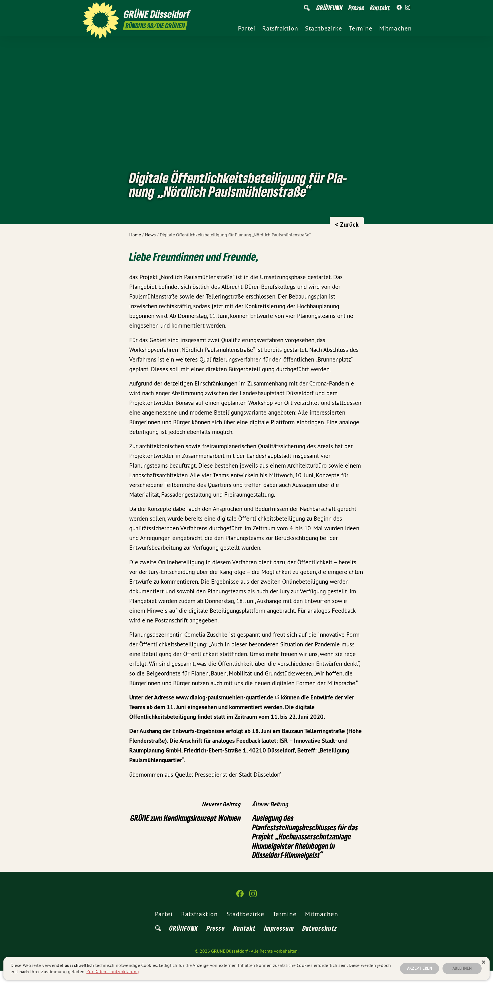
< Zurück (347, 224)
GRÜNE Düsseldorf (229, 951)
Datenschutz (319, 928)
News (150, 235)
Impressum (279, 928)
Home (135, 235)
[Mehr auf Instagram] (407, 8)
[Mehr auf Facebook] (399, 8)
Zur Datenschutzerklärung (112, 971)
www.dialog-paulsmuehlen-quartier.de (224, 697)
